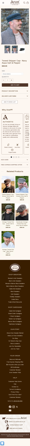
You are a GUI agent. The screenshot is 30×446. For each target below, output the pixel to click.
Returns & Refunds (15, 359)
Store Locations (15, 343)
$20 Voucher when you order (15, 364)
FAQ (15, 384)
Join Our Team (15, 349)
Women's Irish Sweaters (15, 278)
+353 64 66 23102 (17, 401)
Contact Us (15, 386)
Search (24, 2)
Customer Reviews (15, 370)
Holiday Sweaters (15, 296)
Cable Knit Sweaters (15, 289)
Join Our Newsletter (15, 346)
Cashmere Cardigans (15, 324)
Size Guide (4, 159)
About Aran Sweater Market (15, 333)
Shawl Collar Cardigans (15, 313)
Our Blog (15, 338)
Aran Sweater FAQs (15, 372)
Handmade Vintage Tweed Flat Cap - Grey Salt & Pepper (22, 223)
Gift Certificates (15, 367)
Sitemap (21, 436)
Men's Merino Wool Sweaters (15, 286)
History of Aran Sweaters (15, 335)
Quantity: (5, 77)
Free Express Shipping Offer (11, 165)
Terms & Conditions (15, 389)
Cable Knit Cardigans (15, 311)
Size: (3, 71)
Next (28, 134)
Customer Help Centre (15, 381)
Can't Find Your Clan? (15, 394)
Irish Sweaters (15, 294)
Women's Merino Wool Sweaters (15, 283)
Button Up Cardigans (15, 319)
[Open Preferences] (2, 443)
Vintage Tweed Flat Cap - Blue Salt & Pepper (8, 251)
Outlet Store (15, 299)
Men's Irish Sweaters (15, 281)
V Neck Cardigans (15, 316)
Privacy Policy (15, 392)
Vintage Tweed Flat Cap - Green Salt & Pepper (8, 223)
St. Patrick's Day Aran (15, 341)
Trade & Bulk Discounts (15, 302)
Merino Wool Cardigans (15, 321)
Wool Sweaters (15, 291)
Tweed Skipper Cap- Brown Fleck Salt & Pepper (8, 196)
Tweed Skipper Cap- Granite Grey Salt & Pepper (22, 196)
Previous (1, 134)
